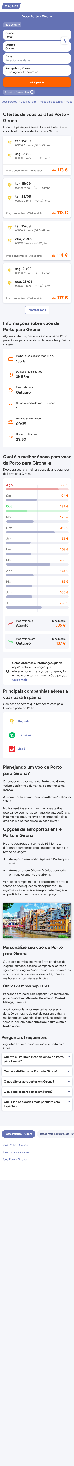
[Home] (11, 6)
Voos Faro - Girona (14, 1159)
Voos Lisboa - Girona (15, 1152)
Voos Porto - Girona (15, 1145)
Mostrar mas (37, 310)
